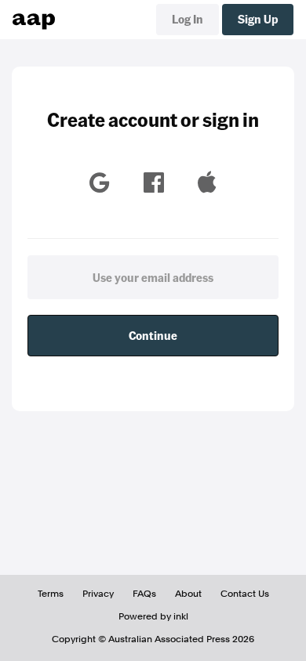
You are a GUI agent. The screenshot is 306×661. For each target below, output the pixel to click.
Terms (51, 593)
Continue (153, 335)
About (188, 593)
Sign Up (258, 19)
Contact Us (244, 593)
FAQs (144, 593)
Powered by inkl (153, 616)
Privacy (98, 593)
